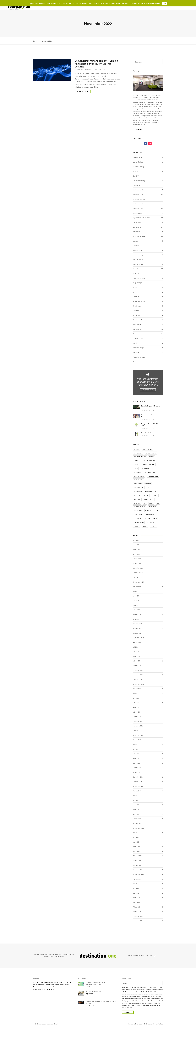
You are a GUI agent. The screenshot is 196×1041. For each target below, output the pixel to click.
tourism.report (138, 329)
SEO (134, 292)
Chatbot (151, 457)
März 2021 (136, 814)
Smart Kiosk (137, 306)
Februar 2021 (137, 819)
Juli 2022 (135, 744)
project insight (137, 283)
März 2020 (136, 851)
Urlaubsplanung (138, 338)
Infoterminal (137, 232)
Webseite (136, 352)
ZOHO (135, 362)
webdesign (150, 522)
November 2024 (138, 628)
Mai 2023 (136, 703)
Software (136, 311)
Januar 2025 (137, 619)
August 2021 (137, 791)
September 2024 (138, 638)
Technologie (138, 514)
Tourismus (136, 334)
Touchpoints (137, 325)
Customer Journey (148, 464)
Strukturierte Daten (139, 320)
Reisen (135, 287)
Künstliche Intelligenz (140, 236)
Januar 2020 (137, 861)
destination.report (139, 199)
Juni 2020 (136, 837)
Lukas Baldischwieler (84, 69)
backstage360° (138, 157)
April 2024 (136, 656)
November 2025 (138, 573)
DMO (148, 487)
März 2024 (136, 661)
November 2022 (138, 726)
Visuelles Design (138, 348)
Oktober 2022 (137, 731)
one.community (138, 255)
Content (136, 461)
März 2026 (136, 554)
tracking (147, 518)
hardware (148, 491)
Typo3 (155, 518)
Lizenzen (135, 241)
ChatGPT (136, 176)
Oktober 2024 (137, 633)
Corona (136, 464)
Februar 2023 (137, 717)
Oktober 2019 (137, 870)
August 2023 (137, 689)
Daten (136, 468)
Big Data (135, 171)
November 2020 (138, 823)
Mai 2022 (136, 754)
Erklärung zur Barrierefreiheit (153, 1024)
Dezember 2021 (138, 777)
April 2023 (136, 707)
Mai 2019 (136, 893)
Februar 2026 (137, 559)
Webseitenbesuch (139, 357)
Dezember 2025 (138, 568)
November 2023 (138, 675)
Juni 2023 (136, 698)
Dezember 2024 (138, 624)
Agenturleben (147, 449)
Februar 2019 (137, 907)
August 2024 (137, 642)
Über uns (138, 129)
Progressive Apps (139, 278)
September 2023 (138, 684)
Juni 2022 (136, 749)
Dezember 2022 (138, 721)
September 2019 (138, 874)
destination (137, 472)
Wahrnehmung (139, 522)
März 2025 (136, 610)
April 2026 (136, 550)
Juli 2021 (135, 796)
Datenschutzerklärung (127, 1007)
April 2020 (136, 847)
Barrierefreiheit (138, 162)
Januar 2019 (137, 912)
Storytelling (136, 315)
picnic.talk (136, 273)
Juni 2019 (136, 888)
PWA (145, 503)
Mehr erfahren (82, 91)
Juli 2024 (135, 647)
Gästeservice (137, 227)
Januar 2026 (137, 563)
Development (137, 213)
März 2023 (136, 712)
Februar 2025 (137, 614)
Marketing (136, 246)
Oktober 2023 (137, 679)
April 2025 (136, 605)
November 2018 (138, 921)
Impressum (139, 1024)
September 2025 (138, 582)
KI (155, 491)
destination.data (138, 190)
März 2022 (136, 763)
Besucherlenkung (138, 167)
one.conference (138, 260)
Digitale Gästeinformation (141, 218)
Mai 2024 (136, 652)
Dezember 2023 (138, 670)
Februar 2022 (137, 768)
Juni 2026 (136, 540)
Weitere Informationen (152, 3)
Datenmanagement (147, 468)
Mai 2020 (136, 842)
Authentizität (138, 453)
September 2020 (138, 828)
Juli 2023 (135, 693)
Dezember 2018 (138, 916)
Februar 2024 (137, 666)
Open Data (136, 269)
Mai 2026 (136, 545)
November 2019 (138, 865)
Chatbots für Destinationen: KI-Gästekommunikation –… (96, 983)
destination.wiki (138, 208)
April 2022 (136, 758)
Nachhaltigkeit (137, 250)
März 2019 (136, 902)
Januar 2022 (137, 772)
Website (145, 526)
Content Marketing (139, 181)
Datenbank (136, 185)
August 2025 (137, 587)
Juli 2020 (135, 833)
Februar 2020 (137, 856)
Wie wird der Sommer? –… (94, 992)
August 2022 (137, 740)
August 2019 (137, 879)
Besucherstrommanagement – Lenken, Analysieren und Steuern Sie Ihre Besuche (97, 63)
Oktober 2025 (137, 577)
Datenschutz (131, 1024)
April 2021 (136, 809)
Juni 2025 (136, 596)
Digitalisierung (137, 222)
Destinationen (138, 480)
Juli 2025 (135, 591)
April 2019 (136, 898)
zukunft (153, 526)
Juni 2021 (136, 800)
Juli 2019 (135, 884)
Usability (136, 343)
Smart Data (136, 297)
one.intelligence (138, 264)
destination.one (138, 195)
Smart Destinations (139, 301)
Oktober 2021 (137, 782)
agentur (136, 449)
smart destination (139, 507)
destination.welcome (139, 204)
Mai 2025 (136, 601)
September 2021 (138, 786)
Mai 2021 (136, 805)
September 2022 (138, 735)
